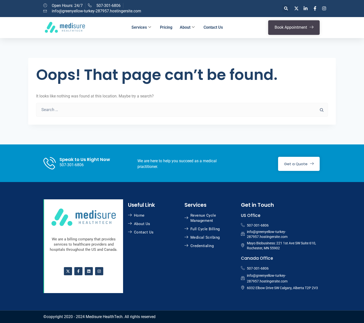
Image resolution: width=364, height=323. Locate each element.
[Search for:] (182, 109)
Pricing (166, 27)
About (185, 27)
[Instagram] (99, 271)
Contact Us (213, 27)
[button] (286, 8)
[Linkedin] (89, 271)
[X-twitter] (68, 271)
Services (139, 27)
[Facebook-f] (78, 271)
